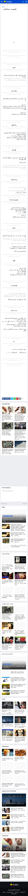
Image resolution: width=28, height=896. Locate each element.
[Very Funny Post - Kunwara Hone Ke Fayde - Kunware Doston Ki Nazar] (6, 692)
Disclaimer (14, 893)
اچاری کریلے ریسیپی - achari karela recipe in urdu (20, 785)
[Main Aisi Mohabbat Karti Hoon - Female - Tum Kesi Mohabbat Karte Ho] (20, 732)
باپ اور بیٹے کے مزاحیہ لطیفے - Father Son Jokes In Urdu (17, 672)
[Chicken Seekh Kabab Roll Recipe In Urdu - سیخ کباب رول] (7, 778)
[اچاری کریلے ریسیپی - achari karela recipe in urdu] (20, 778)
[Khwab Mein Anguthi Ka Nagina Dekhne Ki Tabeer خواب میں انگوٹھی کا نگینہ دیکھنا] (7, 444)
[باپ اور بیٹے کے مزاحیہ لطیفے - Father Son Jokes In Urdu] (6, 673)
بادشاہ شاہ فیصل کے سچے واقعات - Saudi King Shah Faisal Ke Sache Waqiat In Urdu (13, 519)
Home (3, 6)
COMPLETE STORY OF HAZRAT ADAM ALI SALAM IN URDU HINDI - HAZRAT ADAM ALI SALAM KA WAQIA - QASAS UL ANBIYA (18, 527)
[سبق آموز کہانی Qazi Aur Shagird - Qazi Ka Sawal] (7, 575)
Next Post (25, 503)
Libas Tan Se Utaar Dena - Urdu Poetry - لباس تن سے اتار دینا (20, 711)
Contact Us (22, 892)
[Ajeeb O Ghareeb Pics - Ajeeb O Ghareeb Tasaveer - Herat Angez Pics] (20, 640)
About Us (17, 892)
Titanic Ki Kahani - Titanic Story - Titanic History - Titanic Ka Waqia (7, 432)
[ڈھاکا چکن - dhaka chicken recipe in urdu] (20, 752)
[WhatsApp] (15, 399)
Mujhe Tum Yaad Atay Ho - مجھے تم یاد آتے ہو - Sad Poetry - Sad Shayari (7, 712)
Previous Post (4, 503)
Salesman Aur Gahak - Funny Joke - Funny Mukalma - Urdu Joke (18, 686)
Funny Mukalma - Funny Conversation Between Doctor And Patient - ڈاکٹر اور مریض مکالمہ (18, 679)
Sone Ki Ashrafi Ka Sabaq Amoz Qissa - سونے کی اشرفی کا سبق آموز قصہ (20, 597)
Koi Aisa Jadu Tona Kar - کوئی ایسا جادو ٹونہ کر (7, 726)
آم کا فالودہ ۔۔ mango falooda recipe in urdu (7, 759)
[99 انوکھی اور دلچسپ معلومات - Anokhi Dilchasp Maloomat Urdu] (20, 625)
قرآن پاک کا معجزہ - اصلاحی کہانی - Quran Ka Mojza (18, 546)
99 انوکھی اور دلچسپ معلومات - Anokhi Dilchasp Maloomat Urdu (20, 632)
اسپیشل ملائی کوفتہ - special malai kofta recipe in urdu (7, 772)
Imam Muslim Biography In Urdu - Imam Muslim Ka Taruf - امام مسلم (18, 540)
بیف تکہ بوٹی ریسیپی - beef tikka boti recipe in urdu (20, 772)
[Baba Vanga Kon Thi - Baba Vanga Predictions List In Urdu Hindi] (7, 640)
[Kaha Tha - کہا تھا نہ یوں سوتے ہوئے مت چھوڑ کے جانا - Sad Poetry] (20, 719)
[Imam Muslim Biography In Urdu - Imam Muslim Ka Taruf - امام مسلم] (6, 540)
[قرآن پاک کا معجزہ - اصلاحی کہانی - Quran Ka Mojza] (6, 547)
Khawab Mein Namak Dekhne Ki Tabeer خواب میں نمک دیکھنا (20, 450)
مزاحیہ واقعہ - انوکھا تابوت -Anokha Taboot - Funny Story (14, 666)
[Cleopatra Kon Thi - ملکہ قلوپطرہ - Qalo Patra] (7, 625)
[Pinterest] (17, 399)
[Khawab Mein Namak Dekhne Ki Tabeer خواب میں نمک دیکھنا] (20, 444)
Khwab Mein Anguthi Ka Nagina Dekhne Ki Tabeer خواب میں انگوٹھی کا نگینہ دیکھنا (7, 451)
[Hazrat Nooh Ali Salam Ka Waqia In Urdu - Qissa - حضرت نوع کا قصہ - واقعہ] (6, 534)
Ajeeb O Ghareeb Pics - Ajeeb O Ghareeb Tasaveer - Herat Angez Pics (20, 647)
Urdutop (18, 890)
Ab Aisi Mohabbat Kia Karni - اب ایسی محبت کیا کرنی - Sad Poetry (7, 739)
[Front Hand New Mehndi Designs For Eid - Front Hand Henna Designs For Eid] (7, 410)
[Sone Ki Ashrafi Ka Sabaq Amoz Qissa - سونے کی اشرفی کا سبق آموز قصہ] (20, 590)
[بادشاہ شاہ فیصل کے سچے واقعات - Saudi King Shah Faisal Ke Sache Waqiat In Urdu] (20, 609)
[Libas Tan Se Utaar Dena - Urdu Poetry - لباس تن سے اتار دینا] (20, 705)
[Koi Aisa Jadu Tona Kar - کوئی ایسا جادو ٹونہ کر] (7, 719)
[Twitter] (12, 399)
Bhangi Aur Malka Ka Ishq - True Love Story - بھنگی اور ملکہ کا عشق (20, 582)
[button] (1, 2)
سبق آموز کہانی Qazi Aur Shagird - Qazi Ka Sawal (7, 582)
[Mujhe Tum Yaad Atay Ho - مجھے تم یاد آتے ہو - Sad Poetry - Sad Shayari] (7, 705)
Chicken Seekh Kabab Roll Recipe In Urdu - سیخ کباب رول (7, 785)
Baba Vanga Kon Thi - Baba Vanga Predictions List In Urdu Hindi (7, 647)
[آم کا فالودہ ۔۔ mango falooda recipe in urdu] (7, 752)
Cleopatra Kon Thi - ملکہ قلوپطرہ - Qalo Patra (7, 632)
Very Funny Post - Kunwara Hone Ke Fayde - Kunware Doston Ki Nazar (18, 692)
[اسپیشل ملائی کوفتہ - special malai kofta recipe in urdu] (7, 765)
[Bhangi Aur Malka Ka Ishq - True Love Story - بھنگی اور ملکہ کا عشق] (20, 575)
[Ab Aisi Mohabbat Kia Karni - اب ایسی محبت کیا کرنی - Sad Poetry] (7, 732)
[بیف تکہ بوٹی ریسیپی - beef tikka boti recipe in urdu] (20, 765)
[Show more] (22, 399)
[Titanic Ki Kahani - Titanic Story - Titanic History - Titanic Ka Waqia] (7, 425)
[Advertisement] (14, 27)
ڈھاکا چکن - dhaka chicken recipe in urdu (19, 759)
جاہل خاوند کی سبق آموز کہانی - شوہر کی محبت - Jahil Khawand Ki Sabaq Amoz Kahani (20, 566)
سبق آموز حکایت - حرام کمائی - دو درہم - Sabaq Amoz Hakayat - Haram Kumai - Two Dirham (7, 567)
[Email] (20, 399)
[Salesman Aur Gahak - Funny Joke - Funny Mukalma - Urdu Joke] (6, 686)
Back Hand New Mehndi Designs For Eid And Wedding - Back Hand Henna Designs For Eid (20, 417)
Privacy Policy (10, 892)
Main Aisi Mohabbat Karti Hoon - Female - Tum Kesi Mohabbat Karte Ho (20, 739)
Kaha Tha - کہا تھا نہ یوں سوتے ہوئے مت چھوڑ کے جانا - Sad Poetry (20, 726)
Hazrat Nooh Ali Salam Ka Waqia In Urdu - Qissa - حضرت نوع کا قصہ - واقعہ (18, 534)
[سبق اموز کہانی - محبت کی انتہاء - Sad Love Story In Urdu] (6, 822)
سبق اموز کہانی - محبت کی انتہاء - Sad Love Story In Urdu (18, 821)
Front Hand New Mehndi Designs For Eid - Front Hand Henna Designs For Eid (7, 417)
